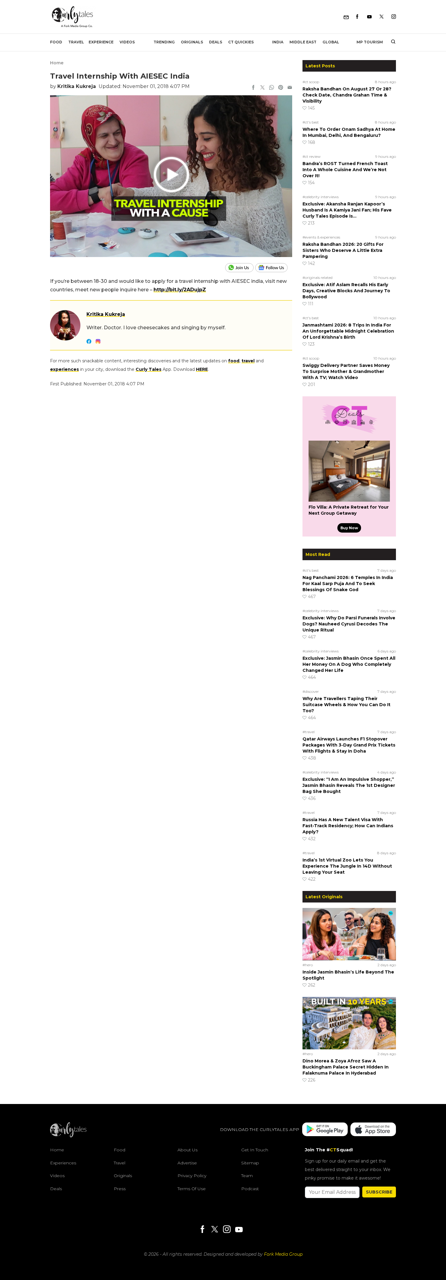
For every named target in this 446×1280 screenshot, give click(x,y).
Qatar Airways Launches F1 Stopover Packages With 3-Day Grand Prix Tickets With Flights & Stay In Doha (348, 745)
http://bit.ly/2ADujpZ (180, 290)
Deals (215, 42)
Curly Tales (148, 369)
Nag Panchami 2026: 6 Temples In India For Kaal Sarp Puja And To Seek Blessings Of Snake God (347, 583)
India (277, 42)
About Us (187, 1150)
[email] (289, 88)
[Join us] (240, 267)
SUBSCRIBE (379, 1192)
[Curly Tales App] (325, 1129)
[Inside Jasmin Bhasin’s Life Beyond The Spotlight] (349, 934)
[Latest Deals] (349, 433)
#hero (307, 965)
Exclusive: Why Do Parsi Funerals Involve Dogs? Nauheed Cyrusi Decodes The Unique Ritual (348, 624)
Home (56, 63)
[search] (391, 42)
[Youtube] (369, 16)
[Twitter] (381, 16)
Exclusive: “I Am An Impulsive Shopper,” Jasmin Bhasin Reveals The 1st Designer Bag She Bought (348, 785)
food (233, 361)
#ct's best (310, 122)
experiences (64, 369)
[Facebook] (357, 16)
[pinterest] (280, 88)
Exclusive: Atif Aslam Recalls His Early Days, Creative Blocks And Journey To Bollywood (346, 291)
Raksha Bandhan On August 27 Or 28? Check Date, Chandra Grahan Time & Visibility (346, 95)
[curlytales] (68, 1136)
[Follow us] (273, 267)
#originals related (317, 277)
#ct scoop (310, 82)
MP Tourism (369, 42)
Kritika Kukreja (76, 86)
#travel (308, 732)
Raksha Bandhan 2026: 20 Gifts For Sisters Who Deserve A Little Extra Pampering (342, 250)
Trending (164, 42)
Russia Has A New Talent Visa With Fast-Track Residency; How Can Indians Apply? (347, 826)
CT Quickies (241, 42)
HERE (202, 369)
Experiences (63, 1163)
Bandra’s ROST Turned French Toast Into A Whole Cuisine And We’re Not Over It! (345, 169)
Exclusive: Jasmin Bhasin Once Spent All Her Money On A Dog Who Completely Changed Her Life (348, 664)
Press (120, 1188)
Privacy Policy (191, 1175)
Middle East (302, 42)
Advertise (187, 1163)
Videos (127, 42)
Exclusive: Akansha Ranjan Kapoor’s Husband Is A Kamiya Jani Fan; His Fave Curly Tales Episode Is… (347, 210)
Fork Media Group (283, 1254)
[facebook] (253, 88)
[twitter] (262, 88)
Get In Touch (254, 1150)
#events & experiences (321, 237)
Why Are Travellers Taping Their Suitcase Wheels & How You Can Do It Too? (346, 704)
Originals (192, 42)
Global (331, 42)
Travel (76, 42)
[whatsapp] (271, 88)
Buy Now (349, 528)
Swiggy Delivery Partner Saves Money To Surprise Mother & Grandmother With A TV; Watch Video (346, 371)
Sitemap (250, 1163)
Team (247, 1175)
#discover (310, 691)
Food (56, 42)
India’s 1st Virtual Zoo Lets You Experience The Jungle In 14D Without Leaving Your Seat (347, 866)
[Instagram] (393, 16)
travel (248, 361)
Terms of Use (191, 1188)
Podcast (250, 1188)
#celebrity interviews (320, 197)
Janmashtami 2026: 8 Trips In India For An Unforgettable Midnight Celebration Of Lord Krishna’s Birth (348, 331)
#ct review (311, 156)
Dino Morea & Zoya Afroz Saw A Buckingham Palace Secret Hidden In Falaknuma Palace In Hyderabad (345, 1067)
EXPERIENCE (101, 42)
